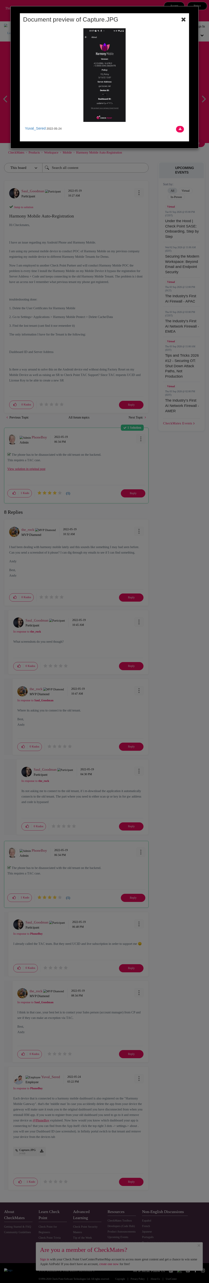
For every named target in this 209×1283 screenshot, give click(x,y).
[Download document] (180, 129)
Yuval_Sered (35, 128)
